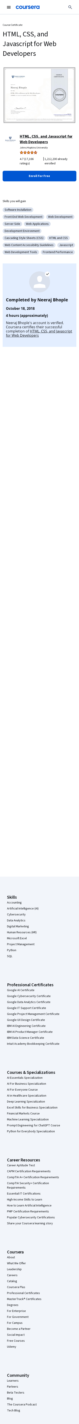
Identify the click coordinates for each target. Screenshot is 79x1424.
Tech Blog (13, 1410)
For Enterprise (16, 1311)
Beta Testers (15, 1392)
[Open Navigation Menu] (9, 7)
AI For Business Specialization (26, 1084)
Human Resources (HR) (22, 932)
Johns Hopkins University (34, 148)
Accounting (14, 902)
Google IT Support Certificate (26, 1008)
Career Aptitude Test (21, 1165)
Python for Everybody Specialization (31, 1131)
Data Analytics (16, 920)
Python (11, 950)
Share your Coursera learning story (30, 1223)
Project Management (20, 944)
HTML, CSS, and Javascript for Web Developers (46, 139)
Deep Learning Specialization (26, 1101)
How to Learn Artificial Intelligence (29, 1205)
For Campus (15, 1323)
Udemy (11, 1347)
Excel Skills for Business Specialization (32, 1107)
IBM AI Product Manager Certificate (30, 1032)
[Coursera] (28, 7)
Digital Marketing (18, 926)
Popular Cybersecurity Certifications (31, 1217)
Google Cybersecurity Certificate (29, 996)
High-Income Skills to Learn (24, 1199)
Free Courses (16, 1341)
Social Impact (16, 1335)
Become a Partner (19, 1329)
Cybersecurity (16, 914)
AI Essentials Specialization (25, 1078)
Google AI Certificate (20, 990)
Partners (12, 1387)
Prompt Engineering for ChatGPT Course (33, 1125)
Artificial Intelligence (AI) (23, 908)
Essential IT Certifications (24, 1193)
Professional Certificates (23, 1293)
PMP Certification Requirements (28, 1211)
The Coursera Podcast (22, 1404)
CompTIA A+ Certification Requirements (33, 1177)
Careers (12, 1275)
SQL (9, 956)
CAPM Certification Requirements (29, 1171)
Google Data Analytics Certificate (28, 1002)
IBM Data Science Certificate (25, 1038)
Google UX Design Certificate (26, 1020)
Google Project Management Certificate (33, 1014)
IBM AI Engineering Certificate (26, 1026)
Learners (13, 1381)
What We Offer (16, 1263)
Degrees (12, 1305)
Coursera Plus (16, 1287)
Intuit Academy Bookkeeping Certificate (33, 1044)
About (11, 1257)
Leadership (14, 1269)
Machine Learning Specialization (28, 1119)
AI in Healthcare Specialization (26, 1095)
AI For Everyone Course (22, 1090)
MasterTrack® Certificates (24, 1299)
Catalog (12, 1281)
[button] (39, 176)
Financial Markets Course (23, 1113)
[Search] (70, 7)
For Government (18, 1317)
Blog (10, 1398)
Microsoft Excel (17, 938)
